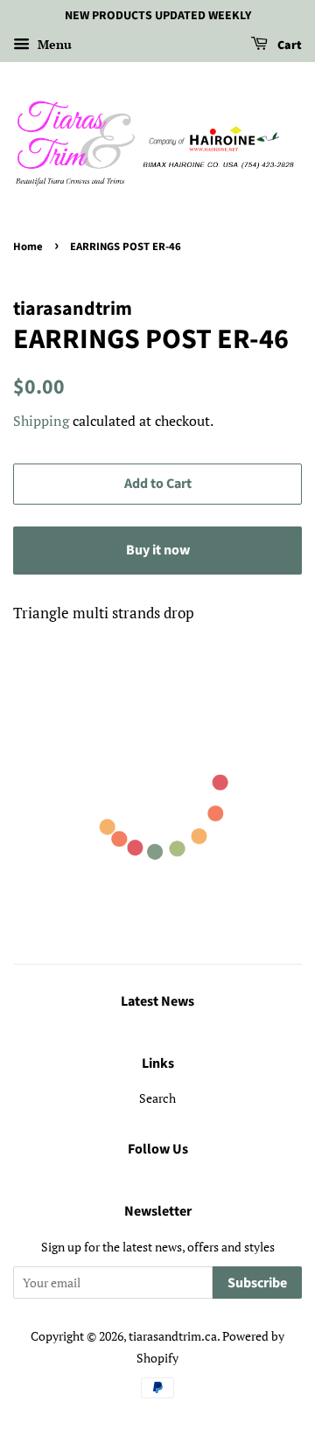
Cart (288, 45)
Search (157, 1098)
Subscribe (257, 1283)
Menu (53, 44)
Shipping (41, 420)
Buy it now (158, 550)
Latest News (157, 1001)
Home (28, 246)
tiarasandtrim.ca (173, 1336)
